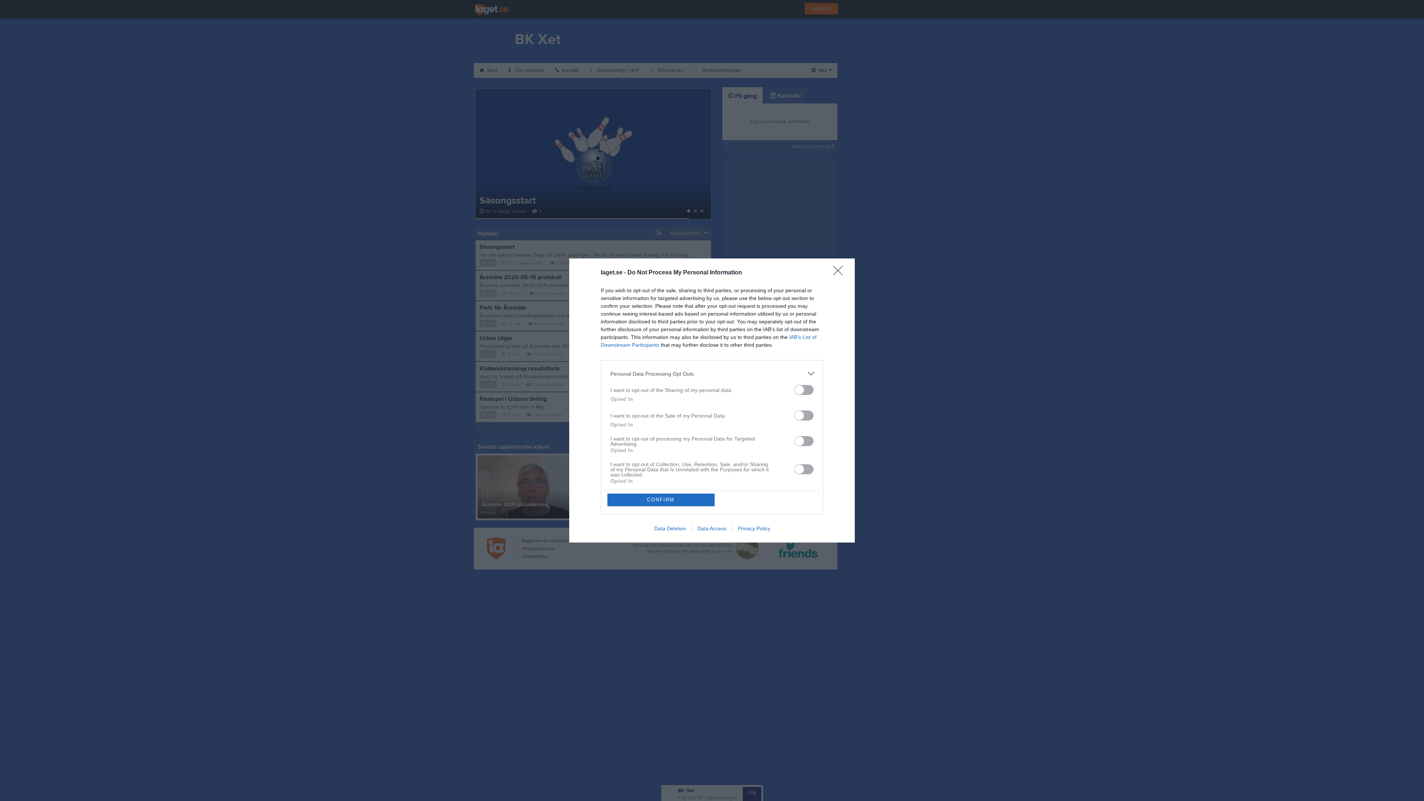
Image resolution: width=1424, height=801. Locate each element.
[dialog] (712, 400)
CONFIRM (661, 499)
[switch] (804, 390)
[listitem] (712, 374)
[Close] (840, 273)
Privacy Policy (754, 528)
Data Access (712, 528)
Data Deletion (670, 528)
